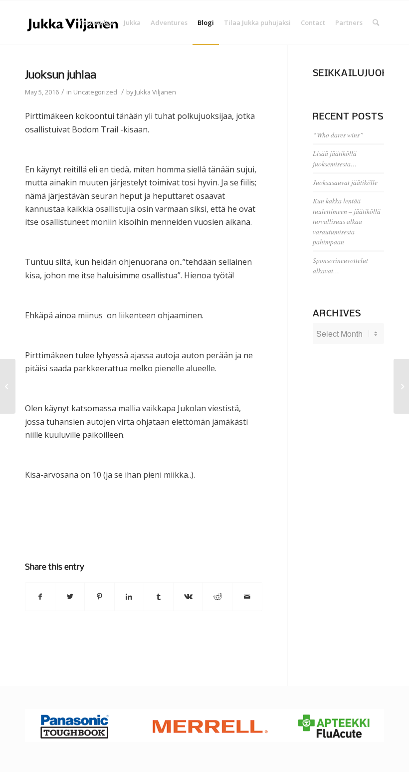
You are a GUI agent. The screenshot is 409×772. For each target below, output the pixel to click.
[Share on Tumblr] (158, 597)
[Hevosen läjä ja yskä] (7, 386)
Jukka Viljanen (155, 91)
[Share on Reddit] (217, 597)
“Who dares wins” (338, 134)
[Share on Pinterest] (99, 597)
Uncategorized (95, 91)
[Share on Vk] (188, 597)
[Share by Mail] (246, 597)
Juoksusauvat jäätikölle (345, 182)
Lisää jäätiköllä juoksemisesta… (335, 158)
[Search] (376, 22)
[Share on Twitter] (69, 597)
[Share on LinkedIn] (129, 597)
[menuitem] (96, 22)
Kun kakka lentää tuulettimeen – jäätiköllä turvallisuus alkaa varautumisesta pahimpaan (347, 221)
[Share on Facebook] (40, 597)
